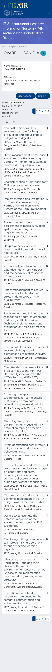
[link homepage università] (13, 13)
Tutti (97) (42, 95)
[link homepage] (16, 5)
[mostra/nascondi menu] (49, 13)
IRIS (4, 46)
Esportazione (24, 95)
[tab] (7, 122)
